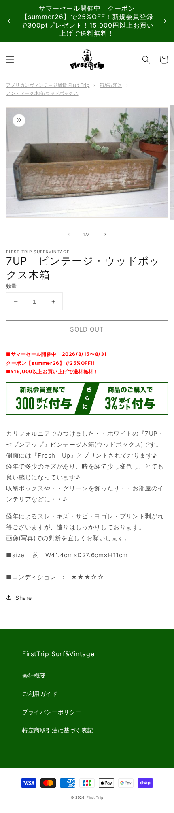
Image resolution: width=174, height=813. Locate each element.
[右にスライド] (105, 234)
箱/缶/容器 (111, 85)
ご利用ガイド (40, 693)
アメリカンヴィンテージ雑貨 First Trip (47, 85)
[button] (10, 59)
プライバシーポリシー (51, 711)
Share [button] (23, 597)
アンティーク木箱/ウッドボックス (42, 93)
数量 (11, 285)
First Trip (95, 798)
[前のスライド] (9, 21)
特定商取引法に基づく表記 (57, 730)
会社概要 (34, 675)
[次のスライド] (165, 21)
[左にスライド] (69, 234)
